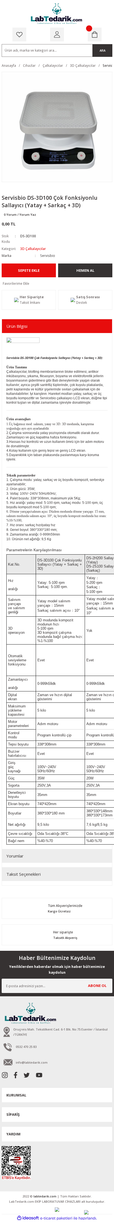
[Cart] (95, 34)
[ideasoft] (28, 1218)
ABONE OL (97, 985)
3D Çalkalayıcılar (33, 248)
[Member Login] (57, 34)
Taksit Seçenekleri (23, 874)
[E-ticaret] (56, 1218)
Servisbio (47, 255)
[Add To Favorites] (57, 283)
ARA (102, 50)
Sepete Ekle (29, 270)
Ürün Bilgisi (16, 326)
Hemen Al (85, 270)
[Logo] (57, 14)
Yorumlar (15, 856)
